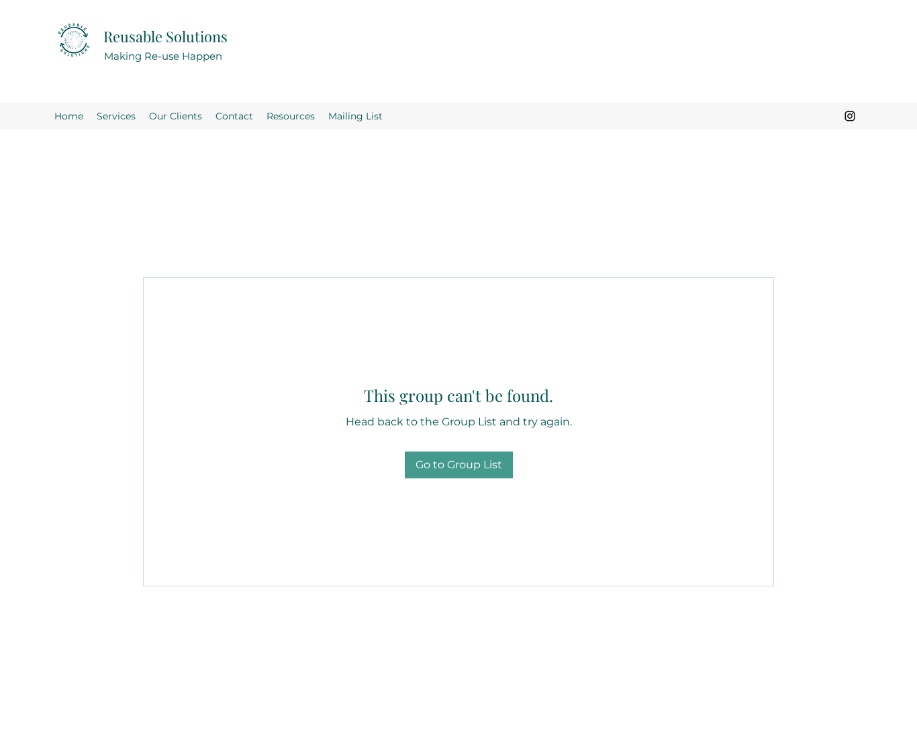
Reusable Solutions (165, 36)
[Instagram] (850, 116)
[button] (291, 116)
